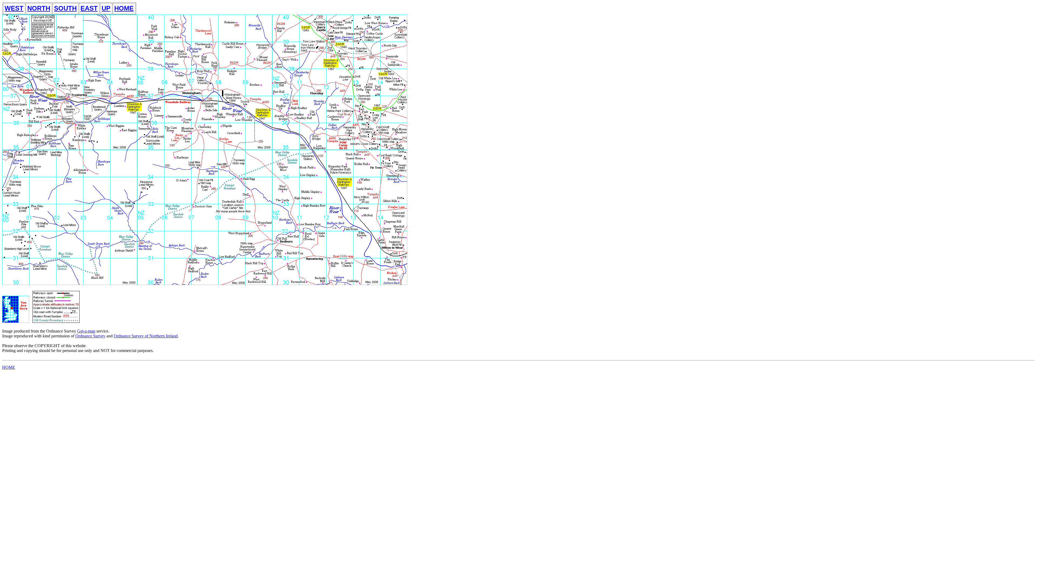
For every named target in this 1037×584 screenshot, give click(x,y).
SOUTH (65, 8)
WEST (14, 8)
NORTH (38, 8)
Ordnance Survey (90, 336)
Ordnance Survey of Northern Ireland (146, 336)
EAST (89, 8)
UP (106, 8)
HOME (124, 8)
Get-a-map (86, 331)
